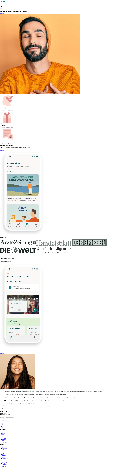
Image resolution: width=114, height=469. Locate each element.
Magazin (3, 5)
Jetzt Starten (2, 13)
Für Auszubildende (4, 466)
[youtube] (2, 426)
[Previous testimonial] (1, 389)
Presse (3, 449)
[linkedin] (2, 425)
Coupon (3, 6)
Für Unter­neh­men (4, 464)
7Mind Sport (4, 463)
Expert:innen (4, 447)
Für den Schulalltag (5, 462)
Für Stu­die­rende (4, 461)
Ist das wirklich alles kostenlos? (5, 414)
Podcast (3, 432)
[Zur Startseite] (2, 2)
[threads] (2, 427)
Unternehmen (4, 438)
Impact (3, 446)
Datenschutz (4, 456)
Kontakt (3, 453)
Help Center (4, 454)
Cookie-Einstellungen (5, 458)
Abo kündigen (4, 455)
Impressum (3, 457)
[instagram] (2, 422)
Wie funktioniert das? (4, 413)
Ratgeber (3, 433)
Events (3, 434)
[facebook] (2, 423)
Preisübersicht (4, 437)
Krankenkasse (4, 4)
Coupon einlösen (4, 442)
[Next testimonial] (3, 389)
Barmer (3, 440)
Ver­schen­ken (4, 441)
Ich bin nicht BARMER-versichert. (6, 415)
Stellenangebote (4, 448)
